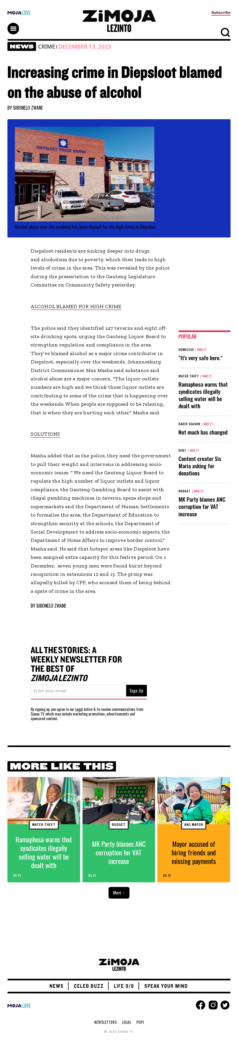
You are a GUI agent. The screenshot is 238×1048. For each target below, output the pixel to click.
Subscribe (221, 12)
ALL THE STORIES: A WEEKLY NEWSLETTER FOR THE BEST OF (76, 664)
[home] (119, 20)
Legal (79, 709)
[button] (15, 24)
